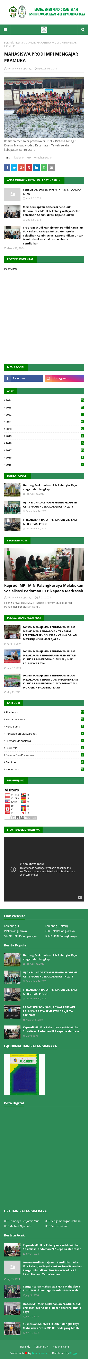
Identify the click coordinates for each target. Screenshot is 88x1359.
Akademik (18, 157)
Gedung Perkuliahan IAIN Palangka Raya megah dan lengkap (50, 487)
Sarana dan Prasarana (44, 755)
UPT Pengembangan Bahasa (63, 1221)
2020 (44, 429)
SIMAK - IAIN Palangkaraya (20, 936)
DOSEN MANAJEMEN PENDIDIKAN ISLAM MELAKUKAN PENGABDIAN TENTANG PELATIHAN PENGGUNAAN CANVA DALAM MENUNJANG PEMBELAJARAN (50, 633)
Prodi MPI (44, 748)
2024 (44, 400)
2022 (44, 414)
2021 (44, 422)
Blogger (74, 1353)
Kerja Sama (44, 726)
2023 (44, 407)
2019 (44, 436)
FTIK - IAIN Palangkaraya (60, 931)
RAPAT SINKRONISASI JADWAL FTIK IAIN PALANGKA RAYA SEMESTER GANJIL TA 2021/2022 (49, 1011)
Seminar (44, 762)
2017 (44, 450)
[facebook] (23, 378)
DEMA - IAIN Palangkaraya (61, 936)
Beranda (9, 42)
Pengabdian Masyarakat (44, 733)
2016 (44, 457)
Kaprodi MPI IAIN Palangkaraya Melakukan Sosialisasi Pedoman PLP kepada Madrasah (43, 588)
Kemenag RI (11, 926)
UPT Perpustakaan (56, 1226)
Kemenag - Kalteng (56, 926)
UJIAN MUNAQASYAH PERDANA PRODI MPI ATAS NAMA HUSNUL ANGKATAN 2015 (50, 504)
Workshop (44, 769)
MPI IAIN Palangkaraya (20, 68)
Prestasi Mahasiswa (44, 741)
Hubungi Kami (61, 1346)
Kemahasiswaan (25, 42)
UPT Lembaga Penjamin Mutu (22, 1221)
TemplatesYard (41, 1353)
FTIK (29, 157)
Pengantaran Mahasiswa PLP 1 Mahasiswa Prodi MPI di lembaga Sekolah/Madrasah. (51, 1288)
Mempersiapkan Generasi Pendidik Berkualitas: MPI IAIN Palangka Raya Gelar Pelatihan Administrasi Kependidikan (51, 211)
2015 (44, 464)
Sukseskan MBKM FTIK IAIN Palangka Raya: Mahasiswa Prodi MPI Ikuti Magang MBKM (51, 1326)
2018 (44, 443)
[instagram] (64, 378)
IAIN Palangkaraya (15, 931)
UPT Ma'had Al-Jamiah (17, 1226)
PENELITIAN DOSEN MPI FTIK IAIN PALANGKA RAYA (52, 191)
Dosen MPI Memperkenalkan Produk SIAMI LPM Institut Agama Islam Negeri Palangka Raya (52, 1308)
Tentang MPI (41, 1346)
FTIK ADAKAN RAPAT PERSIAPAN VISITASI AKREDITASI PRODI (50, 522)
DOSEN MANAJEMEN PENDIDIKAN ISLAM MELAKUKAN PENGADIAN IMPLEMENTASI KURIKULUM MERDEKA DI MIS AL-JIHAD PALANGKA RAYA (49, 657)
